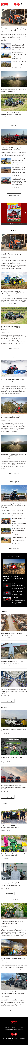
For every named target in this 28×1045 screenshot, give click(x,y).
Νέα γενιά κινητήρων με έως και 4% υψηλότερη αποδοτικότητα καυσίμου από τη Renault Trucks (13, 787)
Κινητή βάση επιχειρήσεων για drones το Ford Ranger (13, 730)
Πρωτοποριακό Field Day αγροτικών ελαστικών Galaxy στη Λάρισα (13, 578)
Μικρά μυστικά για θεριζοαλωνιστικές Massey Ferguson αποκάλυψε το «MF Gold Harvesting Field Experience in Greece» (19, 181)
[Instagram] (18, 4)
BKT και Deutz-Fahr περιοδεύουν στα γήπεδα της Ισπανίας (13, 959)
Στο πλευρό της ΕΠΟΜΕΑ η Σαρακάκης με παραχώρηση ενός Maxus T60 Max (12, 826)
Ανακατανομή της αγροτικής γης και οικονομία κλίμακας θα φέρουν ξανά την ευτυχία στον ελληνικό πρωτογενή (12, 883)
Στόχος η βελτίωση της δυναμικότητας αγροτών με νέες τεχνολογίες (18, 593)
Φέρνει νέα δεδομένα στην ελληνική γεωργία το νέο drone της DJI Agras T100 (13, 90)
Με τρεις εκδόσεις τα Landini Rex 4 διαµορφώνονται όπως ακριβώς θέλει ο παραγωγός (11, 114)
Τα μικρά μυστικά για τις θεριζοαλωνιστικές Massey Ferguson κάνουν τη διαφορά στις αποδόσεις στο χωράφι (19, 170)
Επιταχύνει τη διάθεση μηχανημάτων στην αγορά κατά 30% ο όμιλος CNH (18, 45)
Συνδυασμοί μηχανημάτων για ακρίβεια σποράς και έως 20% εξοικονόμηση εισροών (18, 600)
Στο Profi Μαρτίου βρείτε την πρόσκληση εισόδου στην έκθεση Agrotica (12, 922)
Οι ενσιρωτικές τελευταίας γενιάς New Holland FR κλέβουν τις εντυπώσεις (19, 160)
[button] (21, 4)
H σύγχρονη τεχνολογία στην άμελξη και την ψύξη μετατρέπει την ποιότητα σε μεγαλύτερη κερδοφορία (14, 691)
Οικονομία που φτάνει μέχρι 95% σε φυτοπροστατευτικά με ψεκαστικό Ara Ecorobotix (13, 506)
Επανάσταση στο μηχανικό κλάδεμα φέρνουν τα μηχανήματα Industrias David (19, 63)
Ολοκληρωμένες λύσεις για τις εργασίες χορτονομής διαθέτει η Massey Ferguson (19, 539)
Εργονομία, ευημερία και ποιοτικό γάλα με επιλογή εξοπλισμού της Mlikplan (13, 662)
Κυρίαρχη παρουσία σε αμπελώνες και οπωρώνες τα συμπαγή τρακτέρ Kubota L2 (13, 30)
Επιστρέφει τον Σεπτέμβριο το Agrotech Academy (12, 758)
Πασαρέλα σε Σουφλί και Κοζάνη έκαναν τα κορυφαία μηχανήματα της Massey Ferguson (13, 992)
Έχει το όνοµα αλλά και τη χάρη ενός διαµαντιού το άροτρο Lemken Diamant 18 (18, 530)
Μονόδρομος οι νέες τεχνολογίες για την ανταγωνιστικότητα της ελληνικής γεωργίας (18, 586)
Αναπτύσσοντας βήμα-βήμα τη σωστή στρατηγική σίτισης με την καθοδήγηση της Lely (14, 634)
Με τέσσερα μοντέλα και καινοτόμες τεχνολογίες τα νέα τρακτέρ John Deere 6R (19, 54)
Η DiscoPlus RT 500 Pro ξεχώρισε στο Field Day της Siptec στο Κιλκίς (12, 149)
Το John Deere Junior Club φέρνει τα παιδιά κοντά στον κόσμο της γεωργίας (13, 854)
